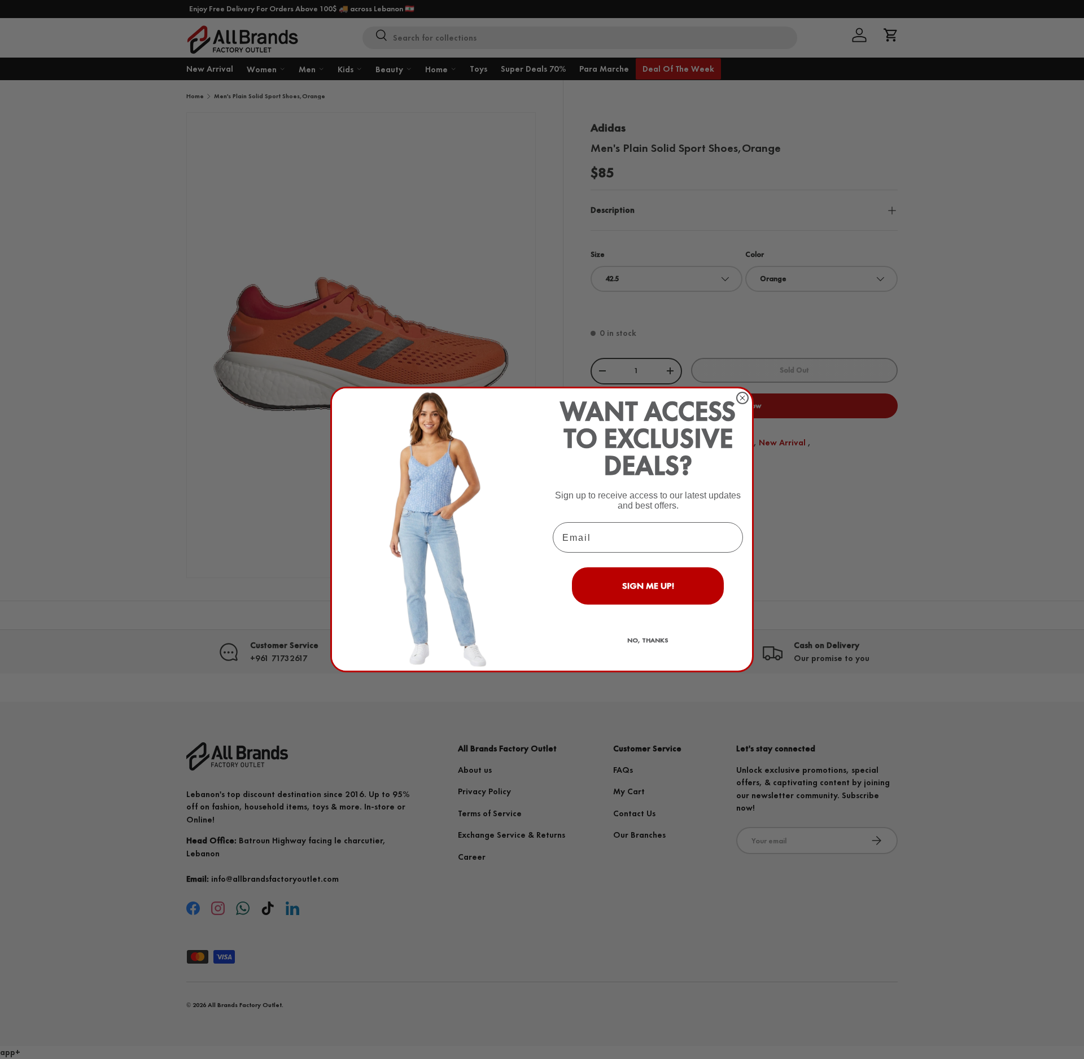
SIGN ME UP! (648, 586)
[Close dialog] (742, 398)
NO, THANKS (647, 640)
